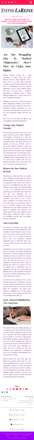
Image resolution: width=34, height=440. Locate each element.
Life (21, 16)
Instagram (18, 415)
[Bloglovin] (23, 389)
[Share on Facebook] (2, 392)
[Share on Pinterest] (7, 392)
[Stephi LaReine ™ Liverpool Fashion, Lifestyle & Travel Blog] (17, 7)
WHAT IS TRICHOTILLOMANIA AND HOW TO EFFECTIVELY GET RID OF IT (25, 400)
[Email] (26, 389)
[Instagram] (5, 2)
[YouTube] (17, 389)
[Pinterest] (9, 2)
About (8, 435)
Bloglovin (17, 429)
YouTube (17, 424)
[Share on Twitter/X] (4, 392)
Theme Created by (17, 438)
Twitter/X (17, 410)
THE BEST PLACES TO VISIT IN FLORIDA (8, 398)
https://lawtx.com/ (22, 260)
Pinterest (17, 419)
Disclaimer (25, 435)
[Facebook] (12, 2)
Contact (16, 435)
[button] (31, 2)
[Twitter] (2, 2)
